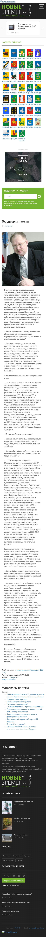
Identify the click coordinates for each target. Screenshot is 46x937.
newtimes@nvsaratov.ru (36, 928)
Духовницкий (21, 115)
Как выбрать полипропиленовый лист (16, 902)
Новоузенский (13, 93)
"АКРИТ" (17, 928)
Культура (27, 856)
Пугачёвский (13, 81)
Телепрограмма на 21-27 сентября (27, 28)
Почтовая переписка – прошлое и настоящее (25, 706)
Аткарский (5, 139)
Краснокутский (13, 104)
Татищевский (37, 58)
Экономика (17, 856)
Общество (14, 677)
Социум (19, 860)
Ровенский (5, 81)
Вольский (6, 127)
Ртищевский (29, 70)
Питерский (21, 81)
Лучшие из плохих (21, 835)
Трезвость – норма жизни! (17, 704)
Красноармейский (21, 104)
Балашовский (21, 127)
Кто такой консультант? (16, 724)
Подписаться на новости (13, 880)
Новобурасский (21, 93)
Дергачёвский (29, 115)
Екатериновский (13, 115)
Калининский (29, 104)
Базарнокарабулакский (37, 127)
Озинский (6, 93)
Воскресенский (37, 115)
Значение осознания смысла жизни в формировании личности (22, 715)
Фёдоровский (21, 58)
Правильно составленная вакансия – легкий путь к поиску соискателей (24, 710)
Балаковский (29, 127)
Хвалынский (13, 58)
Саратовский (13, 70)
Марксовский (29, 93)
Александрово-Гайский (21, 140)
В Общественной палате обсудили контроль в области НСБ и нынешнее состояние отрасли (25, 695)
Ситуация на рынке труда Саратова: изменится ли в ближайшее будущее (21, 727)
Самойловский (21, 70)
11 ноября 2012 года (22, 818)
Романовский (37, 70)
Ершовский (5, 115)
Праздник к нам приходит (17, 699)
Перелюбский (37, 81)
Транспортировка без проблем (19, 701)
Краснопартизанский (5, 104)
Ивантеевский (37, 104)
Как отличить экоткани (10, 911)
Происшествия (8, 860)
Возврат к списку (8, 680)
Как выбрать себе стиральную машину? (17, 894)
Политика (6, 856)
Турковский (29, 58)
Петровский (29, 81)
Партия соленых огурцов (23, 802)
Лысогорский (37, 93)
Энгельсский (5, 58)
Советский (5, 70)
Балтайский (13, 127)
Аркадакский (13, 139)
